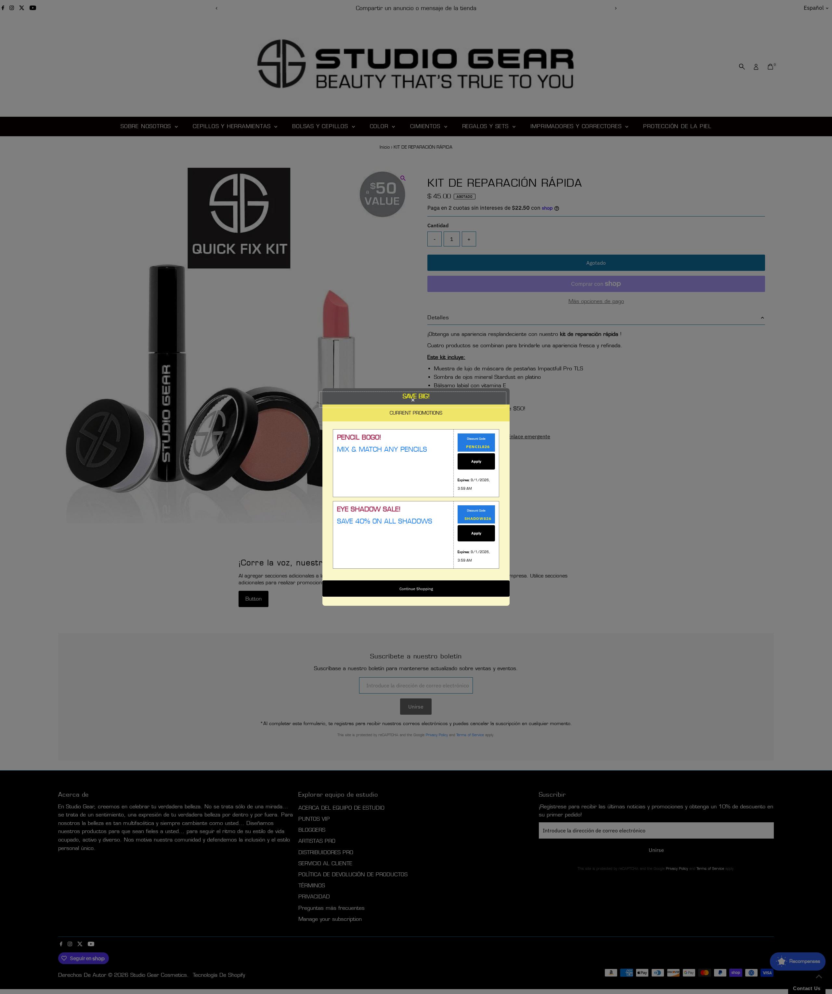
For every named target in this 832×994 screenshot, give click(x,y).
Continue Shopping (416, 588)
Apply (476, 461)
